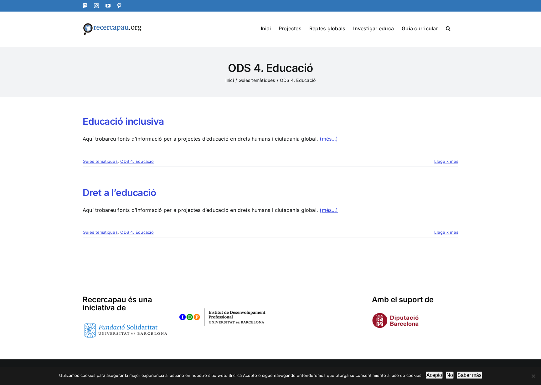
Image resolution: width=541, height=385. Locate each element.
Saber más (469, 375)
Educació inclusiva (123, 121)
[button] (448, 28)
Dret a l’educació (119, 192)
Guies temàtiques (100, 161)
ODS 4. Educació (137, 161)
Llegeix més (446, 161)
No (449, 375)
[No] (533, 376)
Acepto (434, 375)
